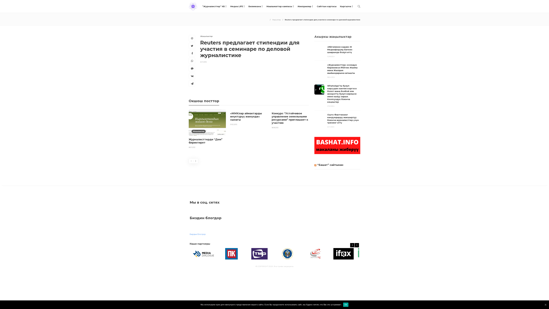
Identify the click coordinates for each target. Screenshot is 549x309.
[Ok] (545, 304)
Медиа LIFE (236, 6)
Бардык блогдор (198, 234)
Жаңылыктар (206, 36)
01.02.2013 (233, 124)
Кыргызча (345, 6)
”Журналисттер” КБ (213, 6)
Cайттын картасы (327, 6)
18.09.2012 (275, 128)
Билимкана (254, 6)
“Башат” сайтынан (330, 165)
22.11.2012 (203, 62)
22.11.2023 (330, 127)
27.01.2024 (331, 106)
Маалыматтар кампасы (279, 6)
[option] (207, 130)
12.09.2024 (331, 57)
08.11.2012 (192, 147)
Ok (346, 304)
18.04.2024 (331, 77)
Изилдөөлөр (304, 6)
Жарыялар (276, 20)
